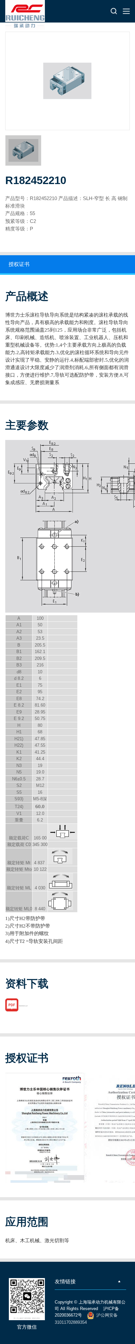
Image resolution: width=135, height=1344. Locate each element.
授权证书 (19, 264)
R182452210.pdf (23, 1006)
